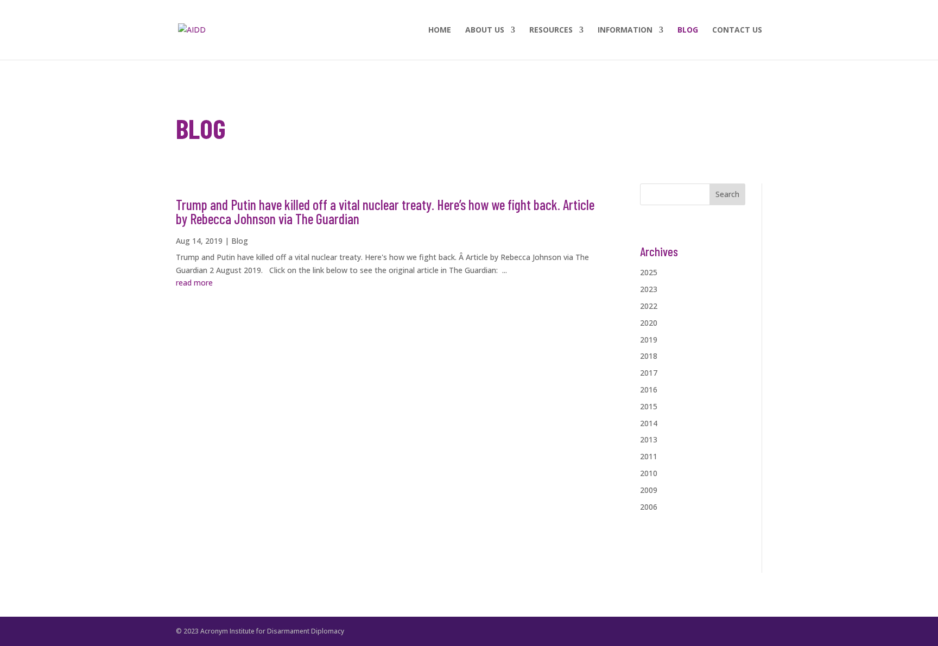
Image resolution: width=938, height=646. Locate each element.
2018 (648, 356)
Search (727, 194)
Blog (687, 30)
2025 (648, 272)
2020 (648, 323)
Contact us (737, 30)
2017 (648, 373)
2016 (648, 389)
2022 (648, 306)
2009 (648, 490)
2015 (648, 406)
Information (625, 30)
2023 (648, 289)
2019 (648, 339)
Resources (551, 30)
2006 (648, 507)
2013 (648, 439)
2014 (648, 423)
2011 (648, 456)
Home (439, 30)
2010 (648, 473)
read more (194, 282)
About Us (484, 30)
